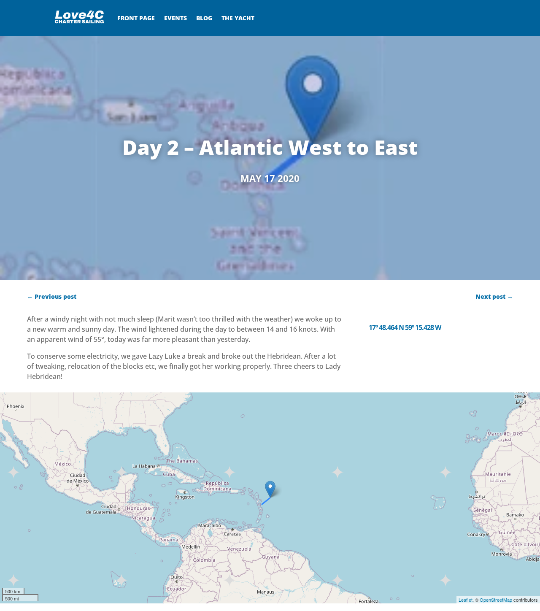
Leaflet (465, 599)
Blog (204, 18)
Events (175, 18)
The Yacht (237, 18)
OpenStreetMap (496, 599)
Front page (136, 18)
